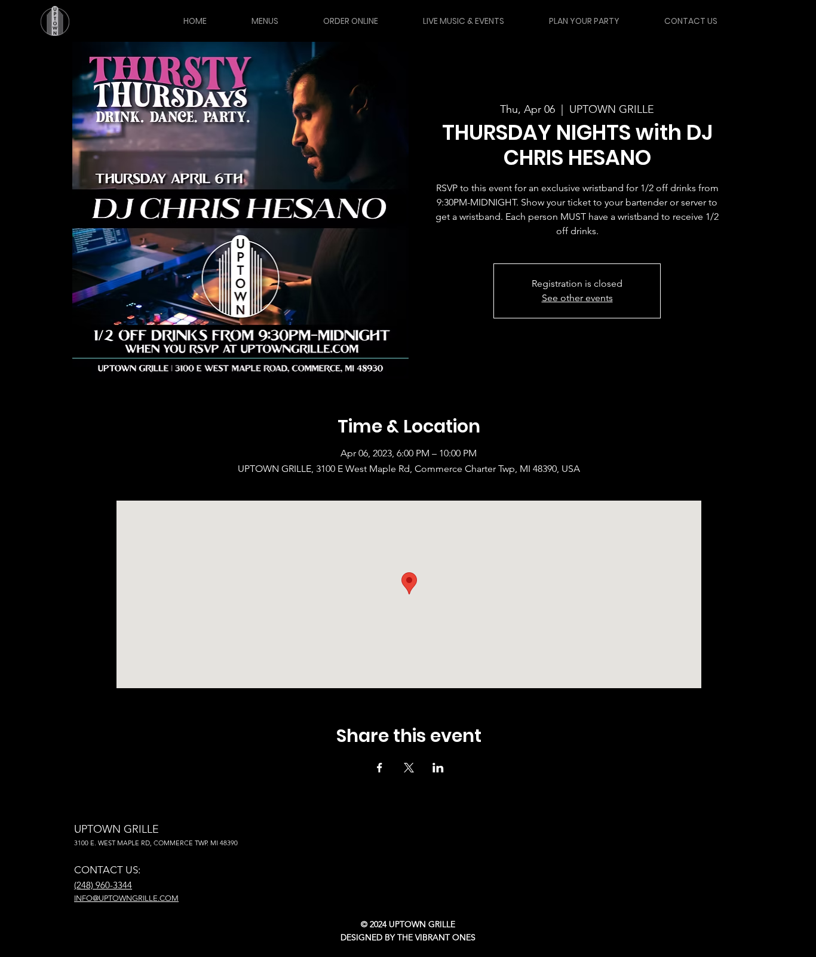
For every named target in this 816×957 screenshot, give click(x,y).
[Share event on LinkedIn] (438, 767)
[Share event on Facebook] (379, 767)
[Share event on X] (409, 767)
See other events (577, 297)
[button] (264, 21)
